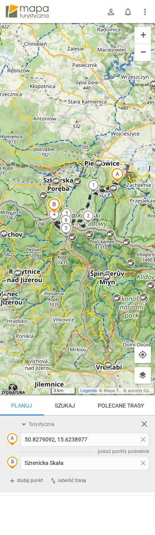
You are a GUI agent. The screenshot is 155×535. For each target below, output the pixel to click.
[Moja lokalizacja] (142, 354)
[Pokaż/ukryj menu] (145, 12)
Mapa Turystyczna (122, 390)
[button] (117, 175)
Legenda (88, 390)
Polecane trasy (121, 405)
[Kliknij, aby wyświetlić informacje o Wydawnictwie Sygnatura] (13, 388)
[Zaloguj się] (111, 12)
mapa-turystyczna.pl (27, 11)
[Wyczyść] (144, 424)
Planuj (21, 405)
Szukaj (65, 405)
